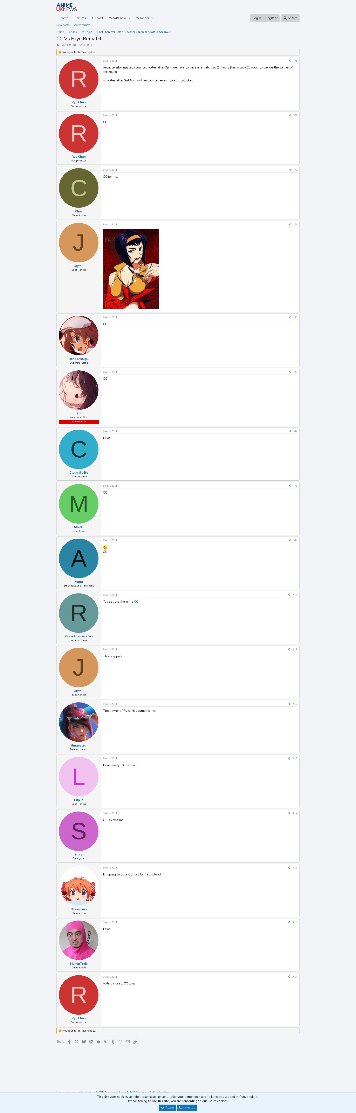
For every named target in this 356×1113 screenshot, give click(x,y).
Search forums (81, 25)
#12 (295, 704)
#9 (295, 540)
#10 (295, 595)
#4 (295, 224)
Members (142, 18)
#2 (295, 115)
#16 (295, 922)
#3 (295, 170)
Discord (97, 18)
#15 (295, 867)
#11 (295, 649)
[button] (129, 18)
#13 (295, 758)
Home (64, 18)
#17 (295, 977)
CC (136, 601)
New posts (63, 25)
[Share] (290, 61)
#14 (295, 813)
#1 (295, 61)
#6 (295, 372)
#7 (295, 431)
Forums (80, 18)
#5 (295, 317)
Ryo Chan (65, 45)
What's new (117, 18)
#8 (295, 485)
